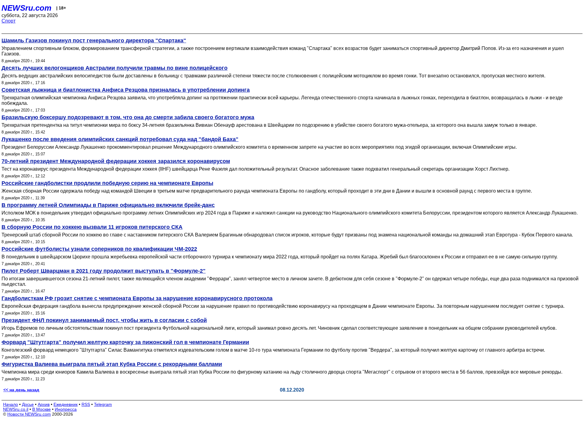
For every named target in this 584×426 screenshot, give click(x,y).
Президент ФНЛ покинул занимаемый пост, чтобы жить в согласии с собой (104, 320)
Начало (10, 404)
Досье (28, 404)
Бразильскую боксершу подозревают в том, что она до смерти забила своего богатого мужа (128, 117)
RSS (86, 404)
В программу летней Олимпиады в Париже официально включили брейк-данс (108, 205)
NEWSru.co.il (15, 409)
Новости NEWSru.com (29, 414)
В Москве (41, 409)
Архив (44, 404)
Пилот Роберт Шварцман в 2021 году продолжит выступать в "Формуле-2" (104, 271)
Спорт (9, 20)
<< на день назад (21, 389)
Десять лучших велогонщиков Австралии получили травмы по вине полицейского (115, 68)
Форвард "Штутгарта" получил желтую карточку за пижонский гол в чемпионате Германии (125, 342)
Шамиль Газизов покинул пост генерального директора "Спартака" (94, 40)
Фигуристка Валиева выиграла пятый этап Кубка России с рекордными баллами (112, 364)
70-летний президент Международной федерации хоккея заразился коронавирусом (116, 161)
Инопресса (66, 409)
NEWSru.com (26, 7)
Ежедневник (66, 404)
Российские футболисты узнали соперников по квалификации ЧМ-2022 (99, 249)
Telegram (103, 404)
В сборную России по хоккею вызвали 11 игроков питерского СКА (92, 227)
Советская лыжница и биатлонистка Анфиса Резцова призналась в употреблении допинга (126, 90)
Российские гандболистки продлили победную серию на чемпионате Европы (107, 183)
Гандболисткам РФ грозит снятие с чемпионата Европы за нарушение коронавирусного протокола (137, 298)
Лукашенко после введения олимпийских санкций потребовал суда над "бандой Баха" (120, 139)
